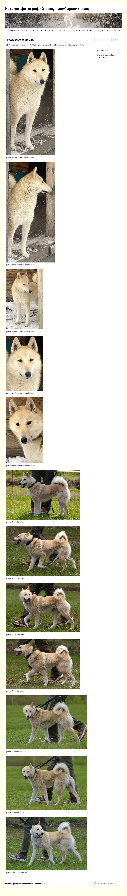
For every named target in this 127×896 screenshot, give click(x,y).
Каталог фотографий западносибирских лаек (47, 8)
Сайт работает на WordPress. (107, 883)
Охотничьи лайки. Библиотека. (106, 56)
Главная (12, 30)
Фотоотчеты (103, 50)
